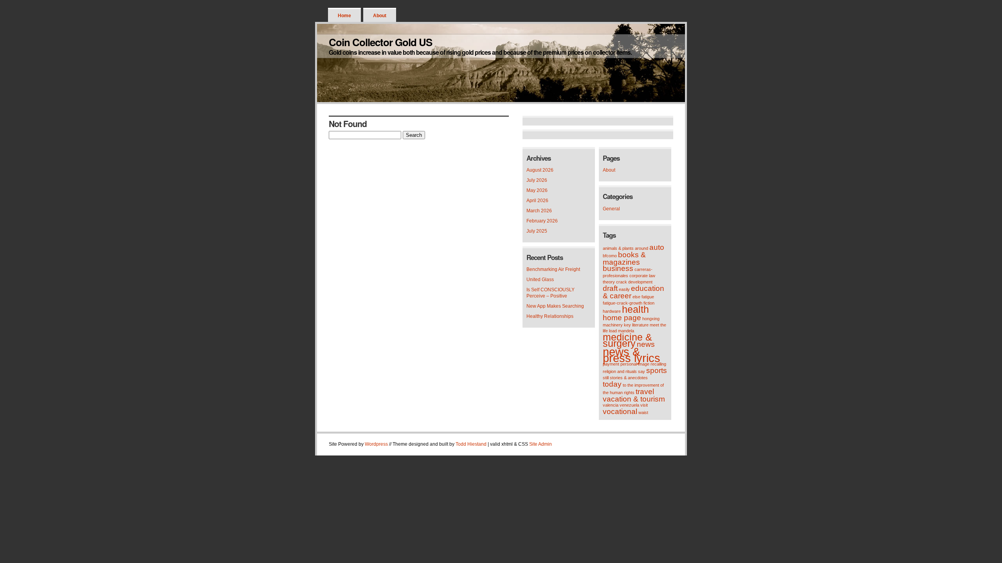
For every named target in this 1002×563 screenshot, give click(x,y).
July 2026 (536, 180)
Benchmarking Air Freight (553, 269)
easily (624, 289)
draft (610, 288)
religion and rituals (620, 371)
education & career (633, 292)
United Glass (540, 279)
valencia (610, 405)
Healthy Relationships (549, 316)
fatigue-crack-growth (622, 303)
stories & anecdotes (629, 377)
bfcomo (610, 255)
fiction (648, 303)
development (640, 282)
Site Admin (540, 444)
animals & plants (618, 248)
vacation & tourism (634, 399)
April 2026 (537, 200)
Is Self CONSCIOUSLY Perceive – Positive (550, 293)
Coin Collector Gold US (380, 42)
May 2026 (537, 190)
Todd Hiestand (471, 444)
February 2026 (542, 221)
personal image (634, 364)
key (627, 325)
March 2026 (539, 210)
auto (656, 247)
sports (656, 370)
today (612, 384)
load (613, 330)
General (611, 209)
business (618, 268)
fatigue (648, 296)
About (379, 15)
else (636, 296)
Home (344, 15)
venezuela (629, 405)
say (641, 371)
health (635, 309)
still (606, 377)
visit (644, 405)
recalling (658, 364)
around (641, 248)
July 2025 (536, 231)
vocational (620, 411)
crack (621, 282)
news (646, 344)
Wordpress (376, 444)
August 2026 (539, 170)
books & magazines (624, 258)
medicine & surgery (627, 340)
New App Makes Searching (555, 306)
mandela (626, 330)
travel (645, 391)
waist (643, 412)
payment (611, 364)
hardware (612, 311)
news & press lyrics (631, 354)
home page (622, 318)
